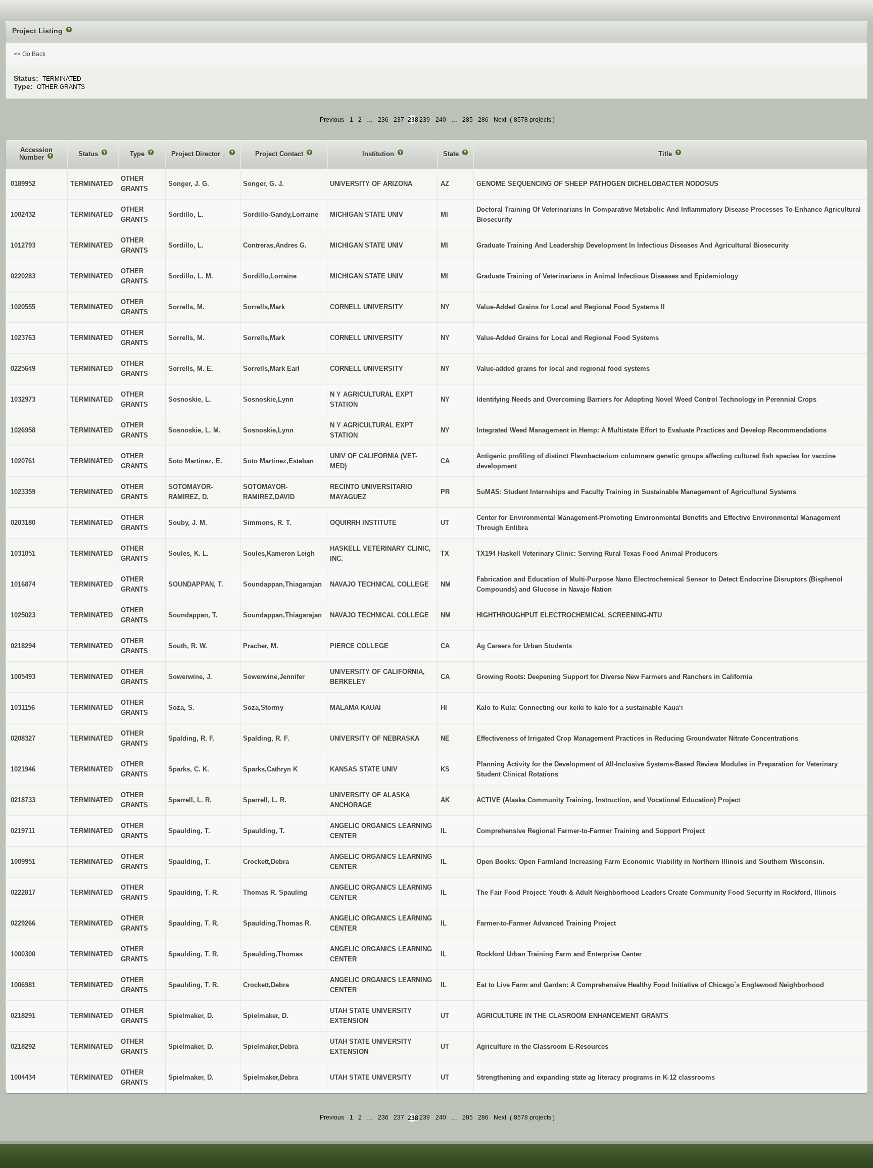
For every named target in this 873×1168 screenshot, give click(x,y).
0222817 (23, 892)
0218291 (23, 1015)
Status (89, 154)
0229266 (23, 923)
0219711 (23, 831)
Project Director (196, 154)
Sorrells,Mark (264, 307)
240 (440, 119)
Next (500, 119)
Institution (379, 154)
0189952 (23, 183)
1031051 (23, 553)
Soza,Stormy (263, 707)
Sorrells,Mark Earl (271, 368)
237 (399, 119)
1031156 (23, 707)
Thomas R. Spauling (275, 892)
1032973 (23, 399)
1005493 (23, 676)
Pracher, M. (260, 646)
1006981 (23, 985)
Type (138, 154)
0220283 (23, 276)
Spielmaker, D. (265, 1015)
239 (424, 119)
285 (467, 119)
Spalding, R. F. (266, 738)
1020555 (23, 307)
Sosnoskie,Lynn (268, 399)
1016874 (23, 584)
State (452, 154)
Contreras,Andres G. (275, 245)
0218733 (23, 800)
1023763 (23, 338)
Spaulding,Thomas (273, 954)
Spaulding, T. (264, 831)
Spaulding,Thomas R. (277, 923)
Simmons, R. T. (267, 522)
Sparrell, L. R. (264, 800)
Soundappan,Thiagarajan (282, 584)
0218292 (23, 1046)
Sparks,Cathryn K (270, 769)
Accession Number (36, 154)
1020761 (23, 461)
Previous (332, 119)
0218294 (23, 646)
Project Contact (280, 154)
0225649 (23, 368)
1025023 (23, 615)
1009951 (23, 861)
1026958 (23, 430)
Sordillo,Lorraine (270, 276)
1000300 (23, 954)
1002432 (23, 214)
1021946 (23, 769)
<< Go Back (29, 54)
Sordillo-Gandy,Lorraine (280, 214)
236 (383, 119)
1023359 (23, 492)
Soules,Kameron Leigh (279, 553)
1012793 (23, 245)
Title (666, 154)
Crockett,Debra (266, 861)
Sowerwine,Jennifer (274, 676)
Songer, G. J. (263, 183)
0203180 (23, 522)
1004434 (23, 1077)
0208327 (23, 738)
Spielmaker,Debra (270, 1046)
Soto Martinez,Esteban (278, 461)
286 (483, 119)
